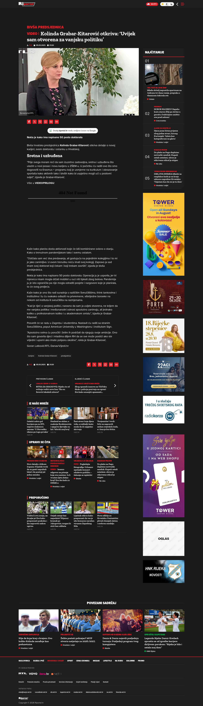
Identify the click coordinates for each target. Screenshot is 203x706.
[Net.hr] (23, 674)
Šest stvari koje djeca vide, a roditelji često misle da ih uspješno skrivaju (84, 425)
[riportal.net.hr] (23, 698)
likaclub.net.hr (121, 692)
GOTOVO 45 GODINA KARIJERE (117, 634)
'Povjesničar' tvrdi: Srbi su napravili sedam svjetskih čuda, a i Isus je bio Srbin (107, 425)
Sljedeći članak (115, 385)
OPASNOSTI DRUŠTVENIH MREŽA (87, 383)
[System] (167, 4)
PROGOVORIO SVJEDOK (37, 460)
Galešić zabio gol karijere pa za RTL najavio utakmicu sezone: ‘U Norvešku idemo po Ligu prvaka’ (37, 426)
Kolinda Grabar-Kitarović (47, 356)
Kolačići (21, 682)
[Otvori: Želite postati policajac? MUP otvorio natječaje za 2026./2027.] (81, 620)
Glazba (78, 478)
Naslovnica (24, 660)
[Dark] (171, 4)
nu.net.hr (110, 692)
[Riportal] (27, 4)
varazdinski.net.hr (41, 692)
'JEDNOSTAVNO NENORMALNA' (165, 171)
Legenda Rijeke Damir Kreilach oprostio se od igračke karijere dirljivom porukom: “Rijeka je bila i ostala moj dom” (163, 643)
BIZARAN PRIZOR (104, 460)
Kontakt (105, 682)
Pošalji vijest (95, 682)
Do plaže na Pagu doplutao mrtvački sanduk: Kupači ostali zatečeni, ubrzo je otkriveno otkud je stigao (107, 471)
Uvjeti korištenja (81, 682)
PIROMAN (157, 106)
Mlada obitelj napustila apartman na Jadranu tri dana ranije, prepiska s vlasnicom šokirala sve (164, 93)
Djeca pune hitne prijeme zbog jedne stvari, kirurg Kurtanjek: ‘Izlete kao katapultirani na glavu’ (166, 134)
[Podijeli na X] (34, 122)
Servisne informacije (66, 682)
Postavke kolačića (33, 682)
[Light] (162, 4)
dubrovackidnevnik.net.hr (94, 692)
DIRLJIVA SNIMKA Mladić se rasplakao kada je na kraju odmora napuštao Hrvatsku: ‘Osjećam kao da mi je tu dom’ (168, 178)
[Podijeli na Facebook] (29, 122)
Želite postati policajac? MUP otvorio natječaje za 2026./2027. (78, 640)
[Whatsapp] (46, 122)
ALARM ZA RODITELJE (162, 128)
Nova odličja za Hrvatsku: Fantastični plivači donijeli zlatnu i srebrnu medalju (107, 519)
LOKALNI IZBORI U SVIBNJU (46, 383)
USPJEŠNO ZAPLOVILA (29, 634)
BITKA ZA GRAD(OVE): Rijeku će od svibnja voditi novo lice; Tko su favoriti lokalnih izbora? (53, 389)
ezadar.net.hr (78, 692)
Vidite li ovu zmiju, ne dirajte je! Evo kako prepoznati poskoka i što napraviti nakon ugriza (37, 520)
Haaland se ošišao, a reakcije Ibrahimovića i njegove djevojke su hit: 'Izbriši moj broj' (60, 425)
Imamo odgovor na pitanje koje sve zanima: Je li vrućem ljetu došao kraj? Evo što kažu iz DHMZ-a (60, 476)
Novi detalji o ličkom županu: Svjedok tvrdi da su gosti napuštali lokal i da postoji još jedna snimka (37, 469)
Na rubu (102, 481)
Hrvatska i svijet (35, 478)
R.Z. (30, 45)
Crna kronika (161, 120)
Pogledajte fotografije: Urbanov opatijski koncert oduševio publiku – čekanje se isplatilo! (83, 469)
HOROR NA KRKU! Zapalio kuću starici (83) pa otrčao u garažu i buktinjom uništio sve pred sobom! (167, 113)
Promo (141, 660)
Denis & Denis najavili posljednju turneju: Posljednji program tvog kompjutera (121, 641)
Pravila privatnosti (49, 682)
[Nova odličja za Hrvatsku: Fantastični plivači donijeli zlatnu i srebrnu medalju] (108, 508)
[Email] (51, 122)
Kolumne (130, 660)
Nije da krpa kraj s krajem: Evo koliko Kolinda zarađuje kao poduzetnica (35, 641)
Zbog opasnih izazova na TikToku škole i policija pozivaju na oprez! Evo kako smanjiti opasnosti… (91, 389)
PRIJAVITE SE (67, 634)
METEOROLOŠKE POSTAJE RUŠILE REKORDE (57, 463)
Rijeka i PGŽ (38, 660)
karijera (31, 356)
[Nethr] (56, 674)
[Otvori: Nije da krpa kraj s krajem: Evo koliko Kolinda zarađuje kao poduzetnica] (39, 620)
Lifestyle (107, 660)
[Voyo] (33, 674)
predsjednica (66, 356)
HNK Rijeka (151, 651)
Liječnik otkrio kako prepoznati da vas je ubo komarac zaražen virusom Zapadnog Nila (84, 520)
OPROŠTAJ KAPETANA (154, 634)
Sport (70, 660)
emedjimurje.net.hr (25, 692)
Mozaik (96, 660)
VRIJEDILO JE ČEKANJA (83, 460)
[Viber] (40, 122)
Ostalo (151, 99)
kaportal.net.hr (65, 692)
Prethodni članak (30, 385)
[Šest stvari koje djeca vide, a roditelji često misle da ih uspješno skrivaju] (84, 413)
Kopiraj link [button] (57, 122)
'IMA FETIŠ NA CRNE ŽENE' (157, 87)
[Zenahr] (44, 674)
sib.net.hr (53, 692)
